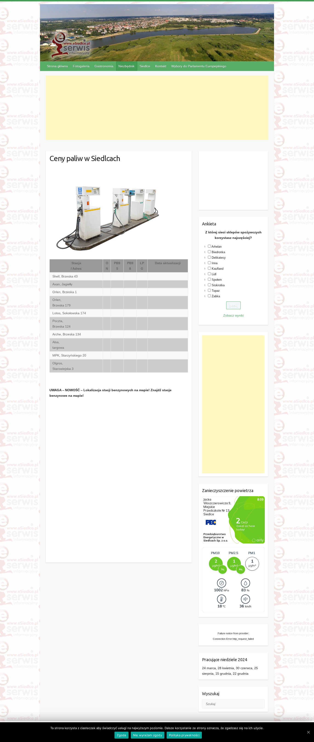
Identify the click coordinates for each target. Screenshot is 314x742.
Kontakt (160, 66)
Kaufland (217, 268)
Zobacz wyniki (233, 315)
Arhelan (216, 246)
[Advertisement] (157, 108)
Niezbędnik (126, 66)
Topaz (216, 290)
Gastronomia (103, 66)
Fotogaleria (81, 66)
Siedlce (145, 66)
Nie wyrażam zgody (147, 735)
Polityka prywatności (184, 735)
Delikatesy (219, 257)
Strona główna (57, 66)
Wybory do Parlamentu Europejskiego (198, 66)
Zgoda (121, 735)
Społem (217, 279)
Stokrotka (218, 285)
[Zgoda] (308, 732)
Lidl (214, 274)
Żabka (216, 296)
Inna (214, 263)
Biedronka (218, 252)
